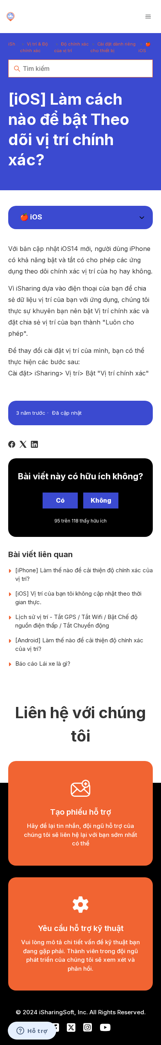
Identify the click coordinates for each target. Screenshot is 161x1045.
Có (60, 500)
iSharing (17, 44)
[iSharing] (10, 17)
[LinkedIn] (34, 444)
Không (101, 500)
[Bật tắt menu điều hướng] (148, 17)
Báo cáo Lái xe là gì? (42, 663)
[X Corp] (23, 444)
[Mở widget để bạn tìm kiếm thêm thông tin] (32, 1031)
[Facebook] (11, 444)
